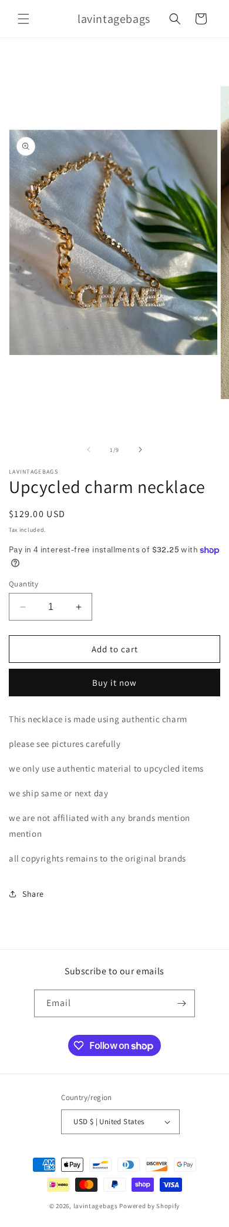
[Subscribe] (181, 1003)
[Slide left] (89, 449)
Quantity (23, 584)
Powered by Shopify (149, 1206)
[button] (23, 19)
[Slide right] (140, 449)
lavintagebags (96, 1206)
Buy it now (114, 682)
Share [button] (33, 894)
